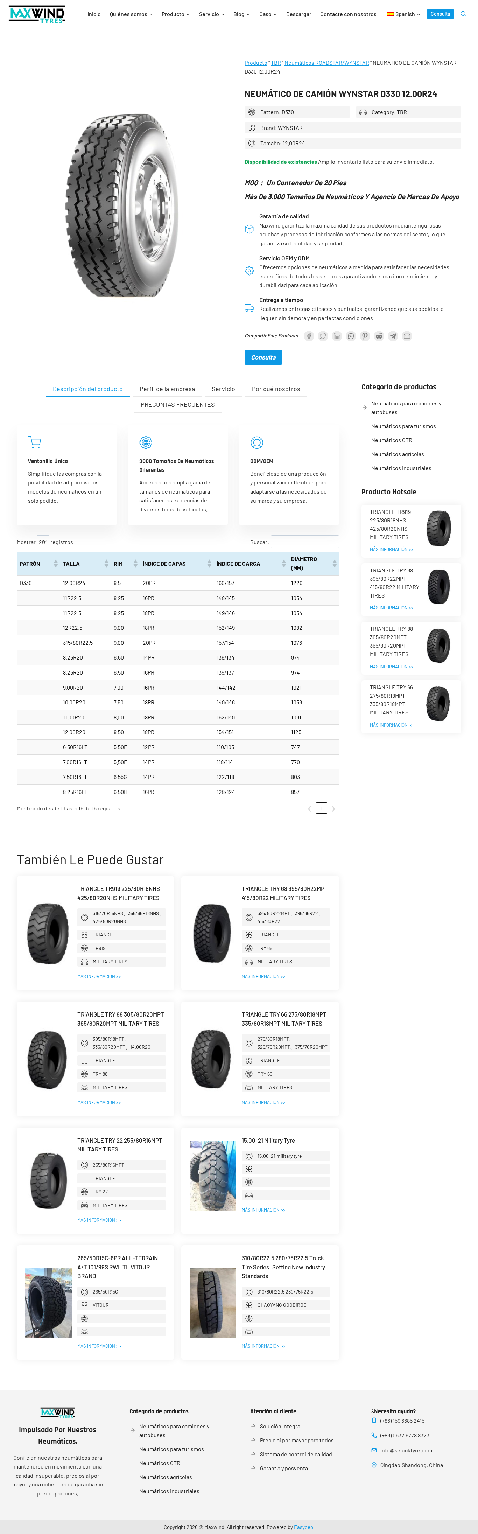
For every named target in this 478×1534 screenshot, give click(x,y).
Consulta (440, 14)
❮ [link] (309, 808)
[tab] (88, 389)
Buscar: (259, 541)
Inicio (94, 14)
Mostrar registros (45, 541)
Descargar (298, 14)
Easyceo (303, 1527)
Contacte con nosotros (348, 14)
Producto (256, 62)
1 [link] (322, 808)
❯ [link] (333, 808)
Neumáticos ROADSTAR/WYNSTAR (326, 62)
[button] (55, 563)
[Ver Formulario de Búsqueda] (463, 14)
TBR (276, 62)
